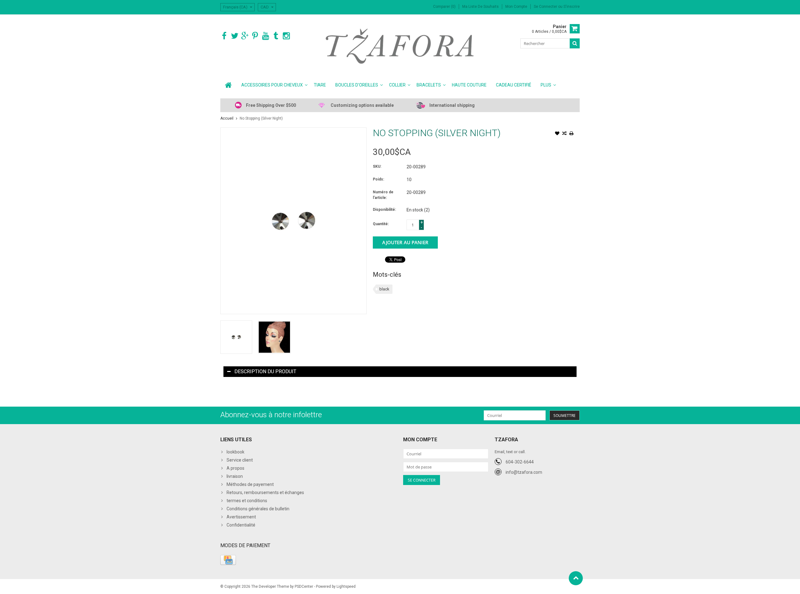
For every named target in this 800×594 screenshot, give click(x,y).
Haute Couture (469, 84)
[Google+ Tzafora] (245, 36)
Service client (240, 460)
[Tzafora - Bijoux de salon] (400, 45)
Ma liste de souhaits (480, 6)
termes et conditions (247, 500)
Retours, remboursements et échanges (265, 492)
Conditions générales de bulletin (258, 508)
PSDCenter (304, 586)
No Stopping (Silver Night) (261, 118)
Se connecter (546, 6)
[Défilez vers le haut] (576, 578)
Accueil (226, 118)
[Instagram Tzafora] (286, 36)
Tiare (320, 84)
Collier (397, 84)
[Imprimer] (571, 134)
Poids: (378, 179)
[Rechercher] (575, 43)
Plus (546, 84)
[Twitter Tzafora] (234, 36)
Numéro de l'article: (383, 195)
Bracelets (429, 84)
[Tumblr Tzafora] (276, 36)
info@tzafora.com (524, 472)
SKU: (377, 166)
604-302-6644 (520, 461)
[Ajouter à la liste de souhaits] (557, 134)
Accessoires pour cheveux (272, 84)
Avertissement (241, 516)
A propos (235, 468)
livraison (235, 476)
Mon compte (516, 6)
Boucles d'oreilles (356, 84)
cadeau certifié (513, 84)
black (384, 289)
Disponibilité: (384, 209)
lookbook (235, 451)
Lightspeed (346, 586)
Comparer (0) (444, 6)
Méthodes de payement (250, 484)
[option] (236, 337)
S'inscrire (571, 6)
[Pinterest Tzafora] (255, 36)
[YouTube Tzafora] (265, 36)
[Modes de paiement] (228, 560)
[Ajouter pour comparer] (564, 134)
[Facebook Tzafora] (224, 36)
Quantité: (381, 224)
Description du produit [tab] (265, 371)
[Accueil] (228, 85)
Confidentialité (241, 524)
